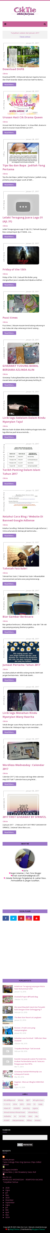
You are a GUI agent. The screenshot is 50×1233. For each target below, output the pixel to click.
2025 (7, 1197)
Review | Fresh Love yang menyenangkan (24, 1029)
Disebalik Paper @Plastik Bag (26, 997)
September (10, 1202)
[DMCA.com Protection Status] (25, 1145)
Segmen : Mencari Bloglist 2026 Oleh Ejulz (29, 1083)
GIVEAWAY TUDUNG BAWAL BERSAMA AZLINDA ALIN (21, 367)
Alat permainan (18, 1120)
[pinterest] (21, 918)
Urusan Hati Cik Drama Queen (23, 117)
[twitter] (13, 918)
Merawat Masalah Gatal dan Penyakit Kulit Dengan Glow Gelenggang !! (29, 1008)
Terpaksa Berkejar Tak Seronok (27, 1048)
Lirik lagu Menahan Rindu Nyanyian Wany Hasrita (20, 715)
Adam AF (7, 1108)
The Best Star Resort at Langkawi (27, 1017)
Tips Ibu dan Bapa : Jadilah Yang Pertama (24, 167)
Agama (35, 1108)
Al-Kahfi (6, 1120)
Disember (9, 1200)
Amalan (37, 1120)
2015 (22, 1104)
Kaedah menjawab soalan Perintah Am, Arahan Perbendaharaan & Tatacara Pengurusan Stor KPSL (30, 1061)
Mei (7, 1210)
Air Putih (22, 1116)
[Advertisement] (25, 950)
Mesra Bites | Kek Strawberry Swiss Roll (19, 1172)
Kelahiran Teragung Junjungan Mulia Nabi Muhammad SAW (29, 987)
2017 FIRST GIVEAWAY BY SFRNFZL (24, 817)
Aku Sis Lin (7, 1177)
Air (15, 1116)
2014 (15, 1104)
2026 (7, 1187)
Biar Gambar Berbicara (18, 616)
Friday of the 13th (14, 269)
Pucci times (10, 317)
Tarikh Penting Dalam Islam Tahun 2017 (21, 471)
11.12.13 (7, 1104)
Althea (29, 1120)
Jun (6, 1192)
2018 (28, 1104)
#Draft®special (9, 1100)
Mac (7, 1195)
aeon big (26, 1108)
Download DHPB (13, 69)
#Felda (20, 1100)
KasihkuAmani (8, 1159)
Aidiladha (7, 1116)
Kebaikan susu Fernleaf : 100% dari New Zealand (30, 1039)
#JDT (28, 1100)
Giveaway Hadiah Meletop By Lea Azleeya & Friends (28, 1072)
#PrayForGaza (38, 1100)
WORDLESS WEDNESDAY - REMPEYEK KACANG (23, 1179)
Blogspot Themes (38, 1229)
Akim (30, 1116)
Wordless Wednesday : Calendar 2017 (23, 767)
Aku (36, 1116)
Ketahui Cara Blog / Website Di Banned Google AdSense (23, 518)
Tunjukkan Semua (10, 1182)
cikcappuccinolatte (10, 1169)
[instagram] (29, 918)
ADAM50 (17, 1108)
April (7, 1212)
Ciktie (5, 73)
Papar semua (25, 36)
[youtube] (36, 918)
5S (34, 1104)
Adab (40, 1104)
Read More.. (9, 84)
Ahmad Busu (32, 1112)
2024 (7, 1217)
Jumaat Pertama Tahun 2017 (21, 665)
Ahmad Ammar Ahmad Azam (14, 1112)
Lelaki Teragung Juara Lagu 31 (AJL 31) (23, 219)
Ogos (7, 1190)
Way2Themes (15, 1229)
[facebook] (6, 918)
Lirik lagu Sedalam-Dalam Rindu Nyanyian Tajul (24, 419)
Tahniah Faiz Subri (15, 568)
